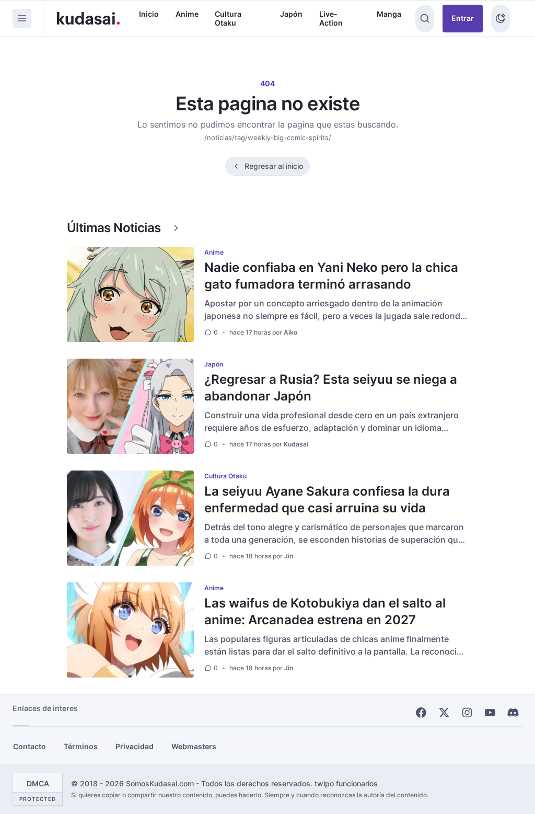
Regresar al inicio (274, 166)
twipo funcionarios (346, 783)
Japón (291, 13)
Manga (389, 13)
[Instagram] (467, 712)
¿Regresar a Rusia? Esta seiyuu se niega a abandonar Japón (330, 388)
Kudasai (296, 444)
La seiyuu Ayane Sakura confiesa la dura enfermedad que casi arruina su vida (327, 499)
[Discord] (513, 712)
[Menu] (22, 18)
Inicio (149, 13)
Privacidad (134, 746)
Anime (187, 13)
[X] (444, 712)
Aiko (290, 332)
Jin (288, 556)
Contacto (29, 746)
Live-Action (331, 18)
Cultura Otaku (228, 18)
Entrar (462, 18)
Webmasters (193, 746)
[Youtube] (490, 712)
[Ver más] (176, 228)
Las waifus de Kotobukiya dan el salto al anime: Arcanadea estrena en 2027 (325, 611)
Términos (81, 746)
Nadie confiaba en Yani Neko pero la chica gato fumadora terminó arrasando (331, 276)
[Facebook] (421, 712)
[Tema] (500, 18)
